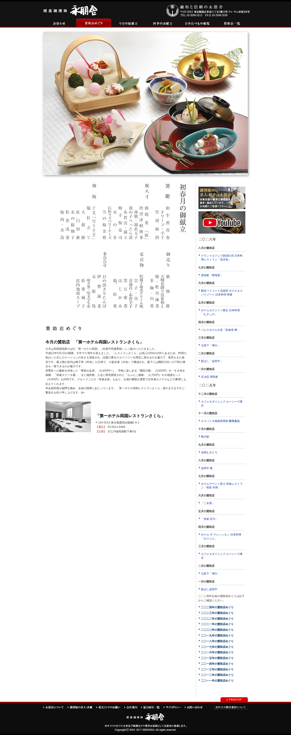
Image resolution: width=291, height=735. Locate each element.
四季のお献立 (160, 23)
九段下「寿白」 (210, 345)
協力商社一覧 (152, 707)
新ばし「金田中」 (212, 361)
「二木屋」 (208, 503)
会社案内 (132, 707)
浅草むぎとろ (209, 452)
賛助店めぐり (91, 23)
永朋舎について (55, 707)
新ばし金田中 (209, 589)
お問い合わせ (196, 707)
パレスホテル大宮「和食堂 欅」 (220, 330)
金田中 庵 (207, 468)
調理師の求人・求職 (82, 707)
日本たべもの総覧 (195, 23)
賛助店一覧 (229, 23)
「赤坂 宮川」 (209, 519)
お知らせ (57, 23)
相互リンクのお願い (110, 707)
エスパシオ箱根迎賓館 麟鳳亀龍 (220, 421)
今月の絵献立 (125, 23)
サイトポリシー (174, 707)
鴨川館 (205, 436)
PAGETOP (234, 699)
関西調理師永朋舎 (71, 10)
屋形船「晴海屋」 (212, 275)
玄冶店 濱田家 (209, 376)
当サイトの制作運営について (230, 707)
